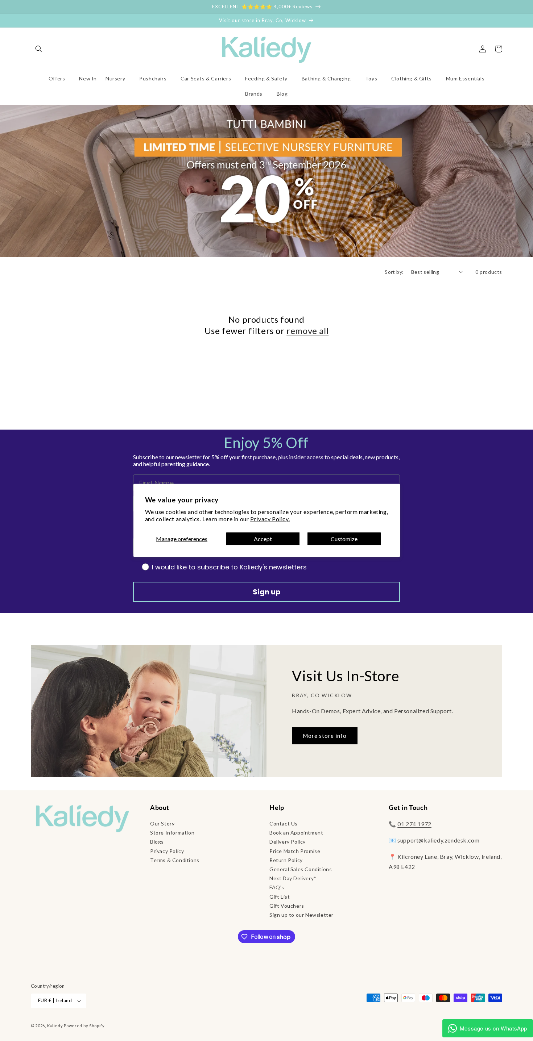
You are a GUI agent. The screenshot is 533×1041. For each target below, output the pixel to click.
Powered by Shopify (84, 1025)
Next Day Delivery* (293, 878)
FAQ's (276, 887)
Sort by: (394, 272)
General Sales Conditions (300, 869)
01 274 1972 (414, 823)
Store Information (172, 832)
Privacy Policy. (270, 518)
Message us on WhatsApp (493, 1028)
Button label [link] (266, 191)
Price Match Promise (294, 851)
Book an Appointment (296, 832)
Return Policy (286, 860)
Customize (344, 538)
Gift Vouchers (286, 906)
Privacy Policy (167, 851)
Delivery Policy (287, 842)
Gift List (279, 897)
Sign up (267, 592)
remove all (307, 330)
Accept (263, 538)
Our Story (162, 823)
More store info (325, 735)
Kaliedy (55, 1025)
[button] (39, 49)
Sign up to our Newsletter (301, 915)
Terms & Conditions (174, 860)
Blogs (157, 842)
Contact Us (283, 823)
